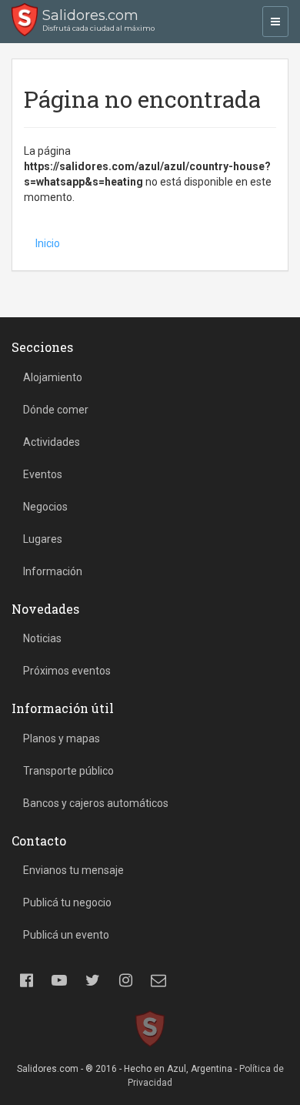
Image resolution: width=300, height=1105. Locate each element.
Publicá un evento (66, 935)
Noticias (42, 638)
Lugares (42, 539)
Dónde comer (55, 409)
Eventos (42, 474)
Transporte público (68, 771)
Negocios (45, 507)
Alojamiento (52, 377)
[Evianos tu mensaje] (158, 980)
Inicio (47, 243)
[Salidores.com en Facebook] (26, 980)
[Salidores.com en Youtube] (59, 980)
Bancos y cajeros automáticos (95, 803)
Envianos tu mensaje (73, 870)
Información (52, 571)
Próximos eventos (67, 671)
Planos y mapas (61, 738)
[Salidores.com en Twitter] (92, 980)
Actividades (51, 442)
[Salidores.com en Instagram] (125, 980)
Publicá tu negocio (67, 902)
